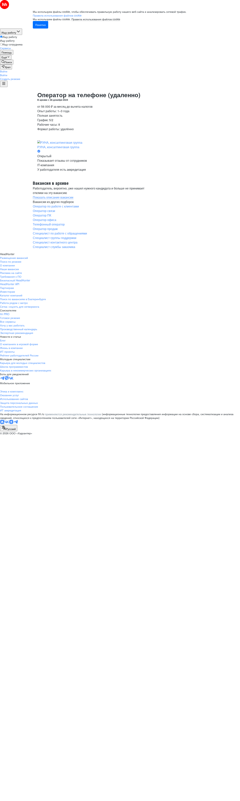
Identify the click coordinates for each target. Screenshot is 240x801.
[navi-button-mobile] (4, 84)
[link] (6, 62)
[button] (3, 71)
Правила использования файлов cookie (95, 19)
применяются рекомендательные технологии (73, 414)
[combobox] (8, 428)
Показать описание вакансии (53, 197)
